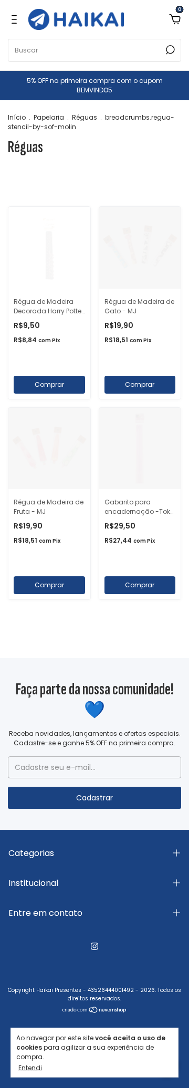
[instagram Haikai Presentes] (94, 946)
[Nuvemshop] (95, 1011)
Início (17, 117)
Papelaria (49, 117)
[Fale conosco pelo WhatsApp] (166, 1008)
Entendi (30, 1067)
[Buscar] (169, 50)
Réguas (84, 117)
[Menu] (16, 19)
